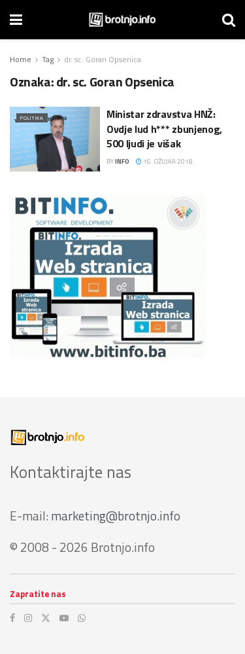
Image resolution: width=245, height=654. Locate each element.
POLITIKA (32, 118)
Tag (48, 59)
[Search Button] (228, 19)
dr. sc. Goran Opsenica (102, 59)
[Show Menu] (16, 19)
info (122, 161)
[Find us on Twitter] (45, 618)
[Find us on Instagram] (28, 618)
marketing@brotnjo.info (115, 515)
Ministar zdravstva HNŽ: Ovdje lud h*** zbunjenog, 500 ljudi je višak (164, 128)
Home (20, 59)
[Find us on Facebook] (12, 618)
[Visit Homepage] (122, 20)
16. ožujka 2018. (168, 161)
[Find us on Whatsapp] (82, 618)
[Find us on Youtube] (64, 618)
